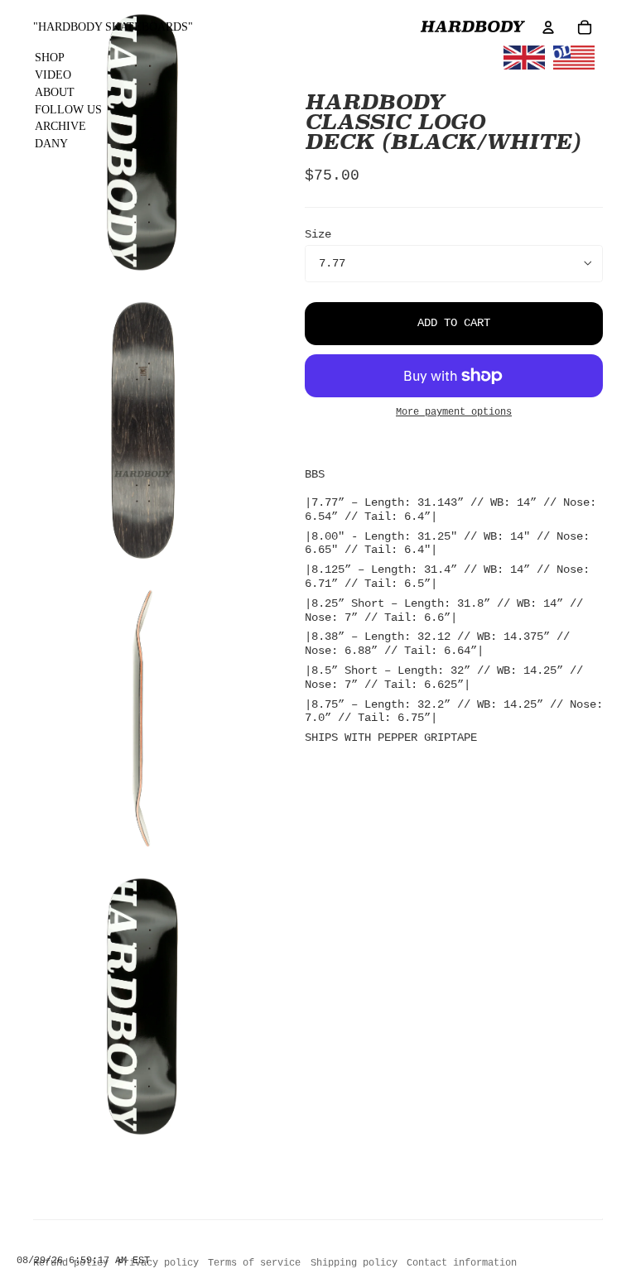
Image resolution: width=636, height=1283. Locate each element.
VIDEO (53, 75)
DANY (51, 143)
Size (318, 234)
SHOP (50, 57)
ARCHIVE (60, 126)
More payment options (454, 412)
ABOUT (55, 92)
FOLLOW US (68, 109)
